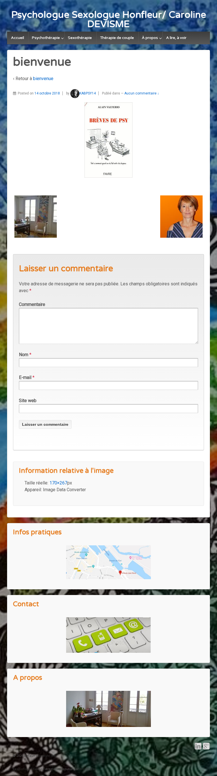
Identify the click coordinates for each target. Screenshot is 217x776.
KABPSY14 (87, 93)
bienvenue (43, 78)
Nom (23, 354)
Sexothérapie (80, 38)
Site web (27, 400)
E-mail (25, 377)
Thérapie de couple (117, 38)
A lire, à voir (176, 38)
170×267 (58, 483)
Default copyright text (39, 756)
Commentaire (32, 304)
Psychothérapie (46, 38)
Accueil (17, 38)
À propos (150, 38)
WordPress (87, 769)
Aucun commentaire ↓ (141, 93)
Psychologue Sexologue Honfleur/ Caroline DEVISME (108, 19)
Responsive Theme (27, 769)
